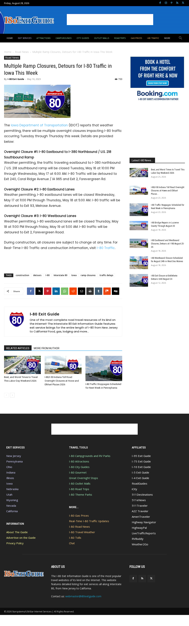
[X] (183, 3)
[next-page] (12, 395)
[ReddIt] (73, 291)
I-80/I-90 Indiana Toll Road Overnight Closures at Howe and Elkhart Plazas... (167, 190)
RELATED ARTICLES (17, 348)
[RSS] (177, 3)
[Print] (90, 291)
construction (22, 275)
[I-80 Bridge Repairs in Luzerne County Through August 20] (139, 225)
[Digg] (115, 291)
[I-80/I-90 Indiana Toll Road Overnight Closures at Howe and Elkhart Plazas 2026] (63, 365)
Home (7, 52)
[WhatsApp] (64, 291)
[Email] (81, 291)
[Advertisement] (110, 19)
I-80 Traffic (106, 248)
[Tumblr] (98, 291)
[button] (180, 38)
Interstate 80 (60, 275)
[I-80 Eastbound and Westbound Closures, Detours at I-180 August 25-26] (139, 243)
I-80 (48, 275)
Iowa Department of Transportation (39, 125)
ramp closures (88, 275)
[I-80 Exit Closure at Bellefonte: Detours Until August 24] (139, 280)
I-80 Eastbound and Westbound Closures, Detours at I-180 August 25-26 (167, 243)
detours (37, 275)
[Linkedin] (56, 291)
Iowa (74, 275)
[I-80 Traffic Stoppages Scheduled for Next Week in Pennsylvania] (103, 368)
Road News (22, 52)
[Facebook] (160, 3)
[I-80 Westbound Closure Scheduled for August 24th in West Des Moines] (139, 262)
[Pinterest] (171, 3)
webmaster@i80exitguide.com (83, 596)
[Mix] (107, 291)
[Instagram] (166, 3)
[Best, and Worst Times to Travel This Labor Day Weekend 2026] (22, 365)
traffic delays (106, 275)
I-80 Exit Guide (16, 79)
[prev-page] (6, 395)
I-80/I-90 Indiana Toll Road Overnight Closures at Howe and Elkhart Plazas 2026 (62, 381)
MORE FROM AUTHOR (46, 348)
